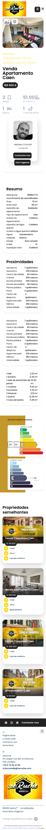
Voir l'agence (22, 162)
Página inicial (8, 54)
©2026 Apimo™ (10, 808)
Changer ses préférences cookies (18, 819)
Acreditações (27, 808)
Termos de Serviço (29, 828)
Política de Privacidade (10, 828)
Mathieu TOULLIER (23, 144)
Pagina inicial (9, 735)
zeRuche (7, 755)
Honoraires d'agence (13, 811)
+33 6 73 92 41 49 (11, 765)
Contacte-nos (10, 742)
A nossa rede (9, 738)
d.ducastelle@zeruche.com (17, 768)
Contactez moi (22, 155)
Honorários (8, 745)
